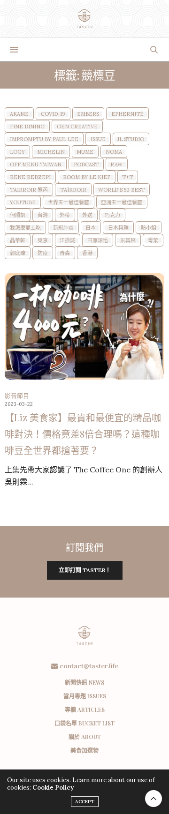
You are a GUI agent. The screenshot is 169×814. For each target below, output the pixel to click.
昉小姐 (148, 228)
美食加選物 (84, 750)
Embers (88, 114)
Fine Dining (27, 126)
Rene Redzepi (30, 177)
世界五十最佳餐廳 (68, 202)
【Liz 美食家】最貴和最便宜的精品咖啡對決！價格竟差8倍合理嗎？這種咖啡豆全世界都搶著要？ (83, 433)
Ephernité (127, 114)
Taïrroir (73, 190)
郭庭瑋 (17, 253)
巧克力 (112, 215)
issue (98, 139)
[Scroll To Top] (153, 798)
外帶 (65, 215)
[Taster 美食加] (85, 18)
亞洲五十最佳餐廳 (121, 202)
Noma (114, 152)
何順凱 (17, 215)
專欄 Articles (85, 709)
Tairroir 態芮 (29, 190)
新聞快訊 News (84, 682)
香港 (87, 253)
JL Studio (130, 139)
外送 (87, 215)
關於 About (85, 736)
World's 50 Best (121, 190)
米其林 (128, 240)
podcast (86, 164)
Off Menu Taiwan (35, 164)
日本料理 (118, 228)
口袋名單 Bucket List (84, 723)
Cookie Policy (53, 788)
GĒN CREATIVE (77, 126)
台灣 (43, 215)
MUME (85, 152)
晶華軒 (17, 240)
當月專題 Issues (84, 696)
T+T (127, 177)
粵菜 (153, 240)
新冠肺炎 (63, 228)
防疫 (43, 253)
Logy (17, 152)
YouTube (23, 202)
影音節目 (17, 396)
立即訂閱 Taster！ (85, 570)
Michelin (51, 152)
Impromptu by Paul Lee (44, 139)
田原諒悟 (97, 240)
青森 (65, 253)
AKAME (19, 114)
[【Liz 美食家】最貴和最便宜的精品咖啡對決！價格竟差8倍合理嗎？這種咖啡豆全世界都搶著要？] (84, 326)
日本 (90, 228)
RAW (116, 164)
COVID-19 (53, 114)
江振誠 (67, 240)
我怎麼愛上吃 (25, 228)
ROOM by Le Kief (86, 177)
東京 (43, 240)
